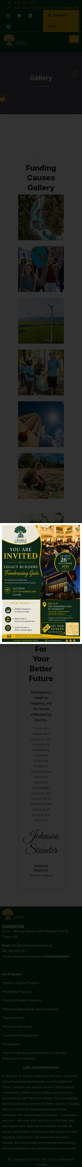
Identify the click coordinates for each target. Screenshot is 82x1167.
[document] (41, 583)
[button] (76, 528)
